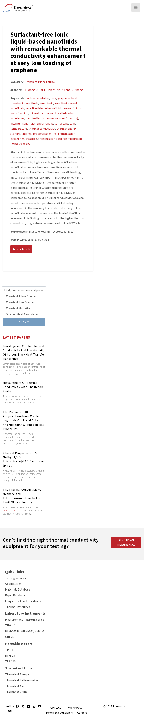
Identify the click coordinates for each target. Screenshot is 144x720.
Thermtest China (16, 692)
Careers (82, 713)
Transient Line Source (20, 302)
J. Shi (39, 90)
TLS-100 (10, 661)
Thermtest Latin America (21, 680)
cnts (53, 98)
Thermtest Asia (15, 686)
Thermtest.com (123, 706)
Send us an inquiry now (126, 542)
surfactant (61, 124)
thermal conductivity (14, 511)
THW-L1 (10, 625)
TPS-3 (9, 650)
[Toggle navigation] (135, 7)
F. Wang (30, 90)
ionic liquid (46, 103)
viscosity (24, 144)
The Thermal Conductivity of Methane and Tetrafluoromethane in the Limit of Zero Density (23, 496)
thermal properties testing (39, 134)
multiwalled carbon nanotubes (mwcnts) (52, 118)
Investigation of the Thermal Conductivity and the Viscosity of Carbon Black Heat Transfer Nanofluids (24, 352)
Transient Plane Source (21, 296)
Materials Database (17, 590)
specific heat (45, 124)
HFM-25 (10, 656)
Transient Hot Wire (18, 308)
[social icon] (17, 707)
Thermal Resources (17, 607)
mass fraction (19, 113)
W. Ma (56, 90)
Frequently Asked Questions (23, 601)
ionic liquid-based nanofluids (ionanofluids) (53, 108)
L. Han (48, 90)
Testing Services (15, 578)
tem (72, 124)
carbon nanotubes (37, 98)
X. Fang (66, 90)
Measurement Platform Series (24, 620)
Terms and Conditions (60, 713)
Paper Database (15, 595)
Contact (55, 708)
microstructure (39, 113)
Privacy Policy (73, 708)
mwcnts (15, 124)
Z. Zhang (77, 90)
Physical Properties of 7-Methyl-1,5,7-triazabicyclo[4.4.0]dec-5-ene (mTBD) (23, 459)
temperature (18, 129)
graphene (64, 98)
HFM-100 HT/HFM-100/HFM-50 (24, 631)
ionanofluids (30, 103)
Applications (13, 584)
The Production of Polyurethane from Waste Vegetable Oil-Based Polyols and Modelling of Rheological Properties (23, 420)
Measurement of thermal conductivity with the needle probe (23, 387)
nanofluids (29, 124)
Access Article (21, 249)
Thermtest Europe (17, 674)
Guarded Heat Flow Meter (22, 314)
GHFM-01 (11, 637)
